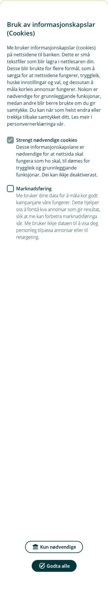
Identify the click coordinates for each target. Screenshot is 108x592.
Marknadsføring (34, 188)
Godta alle (58, 566)
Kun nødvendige (58, 547)
